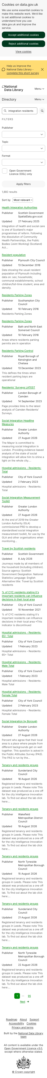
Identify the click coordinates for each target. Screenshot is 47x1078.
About (23, 1019)
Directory (9, 99)
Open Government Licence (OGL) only (20, 172)
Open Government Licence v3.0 (23, 1048)
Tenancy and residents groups (20, 765)
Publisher (7, 127)
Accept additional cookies (23, 34)
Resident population (14, 254)
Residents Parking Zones (17, 295)
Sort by (6, 200)
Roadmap (11, 1019)
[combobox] (23, 134)
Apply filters (23, 184)
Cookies (31, 1023)
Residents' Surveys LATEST (18, 387)
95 (29, 995)
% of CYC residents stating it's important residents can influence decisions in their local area (22, 596)
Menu (38, 88)
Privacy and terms (22, 1027)
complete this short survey (23, 73)
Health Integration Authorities (19, 207)
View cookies (23, 51)
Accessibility (16, 1023)
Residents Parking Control (17, 350)
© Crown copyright (23, 1071)
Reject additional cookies (23, 43)
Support (34, 1019)
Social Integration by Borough (19, 721)
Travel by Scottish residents (18, 548)
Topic (5, 141)
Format (6, 155)
